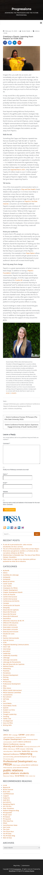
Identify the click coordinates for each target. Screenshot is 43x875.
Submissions (26, 865)
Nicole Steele (26, 31)
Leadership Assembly (10, 655)
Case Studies (7, 586)
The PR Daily (7, 834)
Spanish (5, 708)
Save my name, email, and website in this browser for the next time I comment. (21, 503)
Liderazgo (6, 658)
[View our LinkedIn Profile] (19, 527)
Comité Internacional (10, 597)
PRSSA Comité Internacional (12, 690)
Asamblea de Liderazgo (11, 575)
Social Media (7, 703)
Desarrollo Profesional (10, 616)
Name (5, 474)
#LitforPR (6, 570)
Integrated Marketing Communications (16, 645)
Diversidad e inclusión (10, 627)
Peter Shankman (8, 808)
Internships (7, 649)
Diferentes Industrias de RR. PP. (13, 621)
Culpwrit (6, 796)
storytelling (18, 408)
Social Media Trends (9, 706)
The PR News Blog (9, 836)
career (21, 735)
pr (29, 756)
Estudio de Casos (8, 634)
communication (7, 742)
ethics (5, 749)
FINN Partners (11, 749)
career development (9, 737)
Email (5, 483)
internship (29, 749)
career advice (30, 735)
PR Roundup (7, 682)
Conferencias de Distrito (11, 601)
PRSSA (29, 406)
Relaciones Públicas (8, 776)
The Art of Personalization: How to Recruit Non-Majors (21, 549)
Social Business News (10, 825)
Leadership (6, 653)
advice (5, 735)
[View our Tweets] (8, 527)
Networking (7, 668)
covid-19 (15, 742)
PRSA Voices (7, 688)
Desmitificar (7, 618)
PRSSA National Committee (12, 692)
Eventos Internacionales (11, 638)
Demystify (6, 608)
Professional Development (17, 406)
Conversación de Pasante (11, 605)
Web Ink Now (7, 838)
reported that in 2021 (18, 170)
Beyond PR (6, 787)
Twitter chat (7, 719)
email (7, 393)
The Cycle (6, 829)
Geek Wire (6, 800)
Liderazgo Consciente (10, 660)
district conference (24, 742)
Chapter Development (10, 590)
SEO (4, 701)
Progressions (17, 869)
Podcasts (6, 679)
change (5, 404)
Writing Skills (7, 725)
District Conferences (10, 625)
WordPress (12, 871)
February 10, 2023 (11, 31)
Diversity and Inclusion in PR (32, 746)
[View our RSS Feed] (4, 527)
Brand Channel (8, 789)
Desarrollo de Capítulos (11, 610)
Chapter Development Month (12, 592)
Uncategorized (8, 721)
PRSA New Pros (8, 821)
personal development (21, 756)
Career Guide (7, 584)
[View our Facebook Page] (11, 527)
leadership (26, 751)
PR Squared (7, 819)
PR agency (33, 756)
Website (5, 491)
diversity (22, 744)
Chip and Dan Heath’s (28, 189)
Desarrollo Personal (9, 612)
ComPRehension (8, 794)
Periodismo (6, 673)
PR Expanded (7, 813)
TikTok (26, 775)
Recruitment (7, 697)
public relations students (16, 773)
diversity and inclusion (13, 746)
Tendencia (6, 712)
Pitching (5, 677)
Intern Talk (6, 647)
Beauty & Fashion (9, 581)
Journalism (6, 651)
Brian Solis (6, 792)
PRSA (4, 686)
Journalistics (7, 802)
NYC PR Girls (7, 806)
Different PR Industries (10, 623)
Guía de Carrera (8, 640)
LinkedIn (13, 393)
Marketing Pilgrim (9, 804)
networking (26, 754)
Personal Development (10, 675)
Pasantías (6, 671)
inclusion (22, 749)
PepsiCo (6, 406)
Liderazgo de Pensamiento (12, 662)
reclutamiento (7, 695)
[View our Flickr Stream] (22, 527)
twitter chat (32, 776)
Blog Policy (17, 865)
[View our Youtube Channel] (15, 527)
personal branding (8, 756)
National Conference (33, 404)
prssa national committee (20, 767)
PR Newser (6, 817)
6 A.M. (5, 785)
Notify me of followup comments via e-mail (15, 469)
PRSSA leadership (7, 767)
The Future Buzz (8, 831)
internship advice (8, 751)
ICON (5, 33)
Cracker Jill (18, 280)
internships (17, 751)
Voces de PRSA (8, 723)
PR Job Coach (7, 815)
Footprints (6, 798)
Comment (6, 443)
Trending (6, 716)
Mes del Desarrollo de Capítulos (13, 664)
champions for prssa (20, 737)
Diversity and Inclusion (10, 632)
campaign (15, 735)
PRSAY (5, 823)
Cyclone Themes (29, 871)
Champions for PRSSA (10, 588)
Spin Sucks (6, 827)
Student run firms (9, 710)
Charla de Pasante (9, 594)
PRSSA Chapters (16, 765)
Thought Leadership (9, 714)
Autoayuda (6, 577)
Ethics (5, 636)
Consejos (6, 603)
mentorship (34, 751)
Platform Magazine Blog (11, 810)
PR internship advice (8, 759)
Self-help (6, 699)
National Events (8, 666)
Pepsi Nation (30, 253)
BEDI (10, 735)
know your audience (19, 404)
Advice (37, 31)
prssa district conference (29, 765)
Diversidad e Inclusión (10, 629)
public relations (8, 408)
